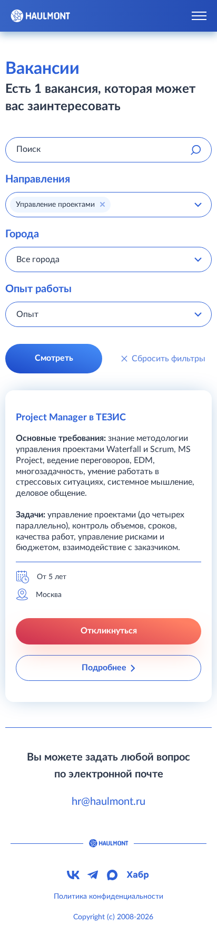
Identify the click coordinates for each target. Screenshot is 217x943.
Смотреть (54, 358)
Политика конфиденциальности (108, 896)
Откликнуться (109, 631)
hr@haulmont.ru (108, 801)
